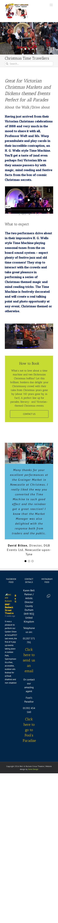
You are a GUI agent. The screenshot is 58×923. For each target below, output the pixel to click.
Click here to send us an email (29, 660)
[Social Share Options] (43, 637)
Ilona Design (33, 769)
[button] (25, 561)
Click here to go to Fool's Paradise (29, 730)
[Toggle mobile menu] (51, 5)
